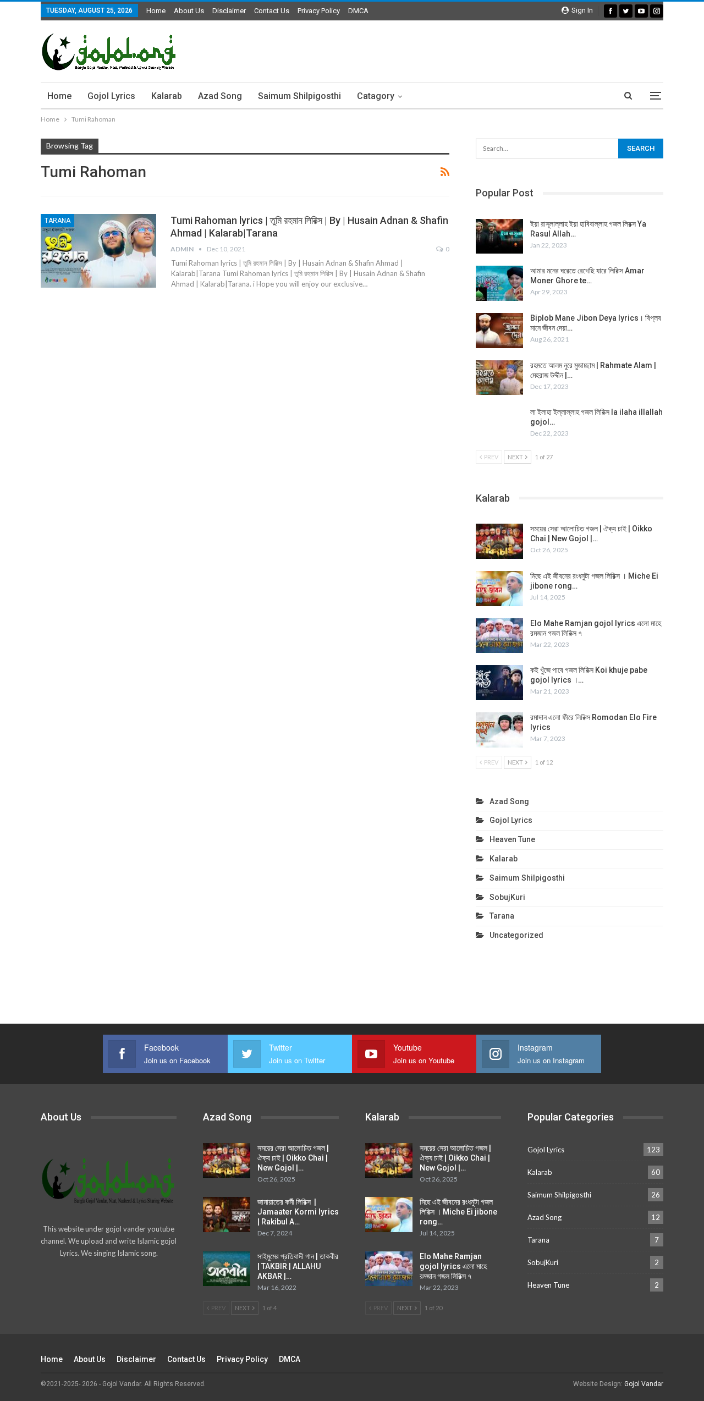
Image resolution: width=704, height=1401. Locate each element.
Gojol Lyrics (111, 96)
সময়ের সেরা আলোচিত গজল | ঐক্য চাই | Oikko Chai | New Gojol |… (293, 1158)
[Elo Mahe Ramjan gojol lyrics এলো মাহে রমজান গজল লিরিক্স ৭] (499, 635)
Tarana (57, 220)
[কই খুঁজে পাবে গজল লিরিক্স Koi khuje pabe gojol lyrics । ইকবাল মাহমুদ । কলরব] (499, 682)
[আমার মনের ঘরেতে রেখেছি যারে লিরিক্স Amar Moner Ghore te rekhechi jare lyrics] (499, 283)
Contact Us (271, 11)
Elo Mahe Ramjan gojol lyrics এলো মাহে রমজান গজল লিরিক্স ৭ (453, 1266)
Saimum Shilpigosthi (299, 96)
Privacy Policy (319, 11)
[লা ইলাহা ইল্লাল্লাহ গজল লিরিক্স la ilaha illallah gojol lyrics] (499, 424)
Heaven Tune (512, 839)
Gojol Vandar (643, 1384)
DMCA (358, 11)
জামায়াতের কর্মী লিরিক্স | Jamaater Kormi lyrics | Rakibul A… (298, 1211)
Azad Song (220, 96)
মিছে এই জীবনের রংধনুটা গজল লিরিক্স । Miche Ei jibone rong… (458, 1211)
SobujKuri (507, 897)
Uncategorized (516, 935)
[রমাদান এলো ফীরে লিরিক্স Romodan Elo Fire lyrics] (499, 730)
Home (156, 11)
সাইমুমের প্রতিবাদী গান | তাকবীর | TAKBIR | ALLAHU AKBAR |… (297, 1266)
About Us (189, 11)
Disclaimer (229, 11)
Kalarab (166, 96)
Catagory (375, 96)
